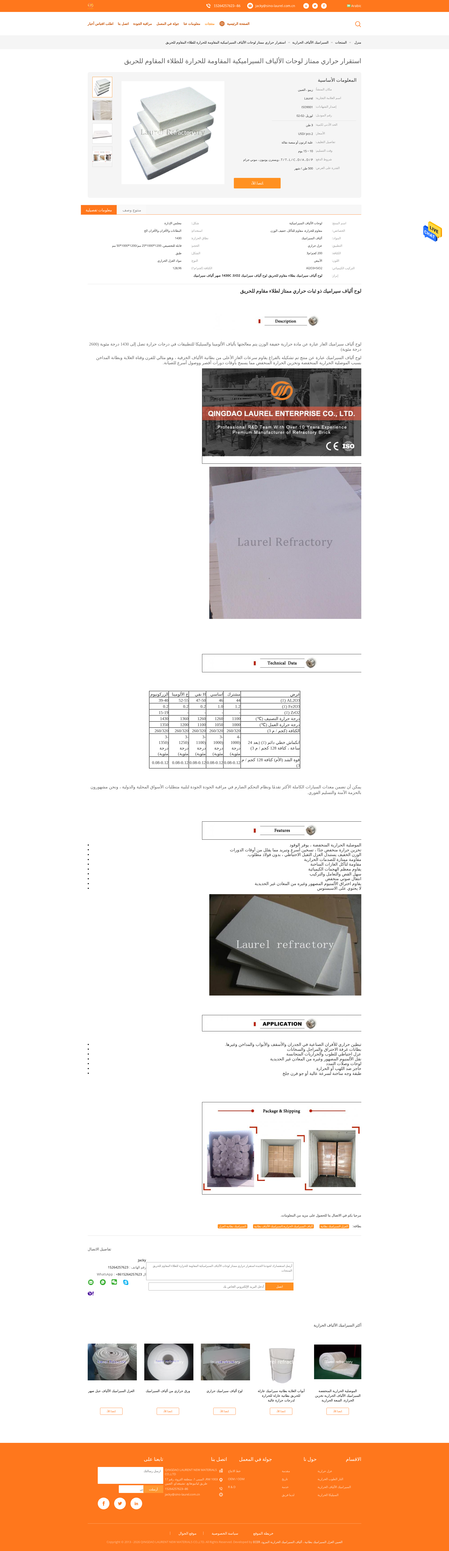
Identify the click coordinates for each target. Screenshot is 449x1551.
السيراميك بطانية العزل (232, 1226)
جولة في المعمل (167, 23)
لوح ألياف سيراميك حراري (224, 1391)
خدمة (285, 1487)
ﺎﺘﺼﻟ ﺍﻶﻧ (257, 183)
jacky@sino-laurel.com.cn (275, 6)
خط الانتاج (234, 1471)
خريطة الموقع (263, 1533)
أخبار (91, 23)
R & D (231, 1487)
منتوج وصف (132, 210)
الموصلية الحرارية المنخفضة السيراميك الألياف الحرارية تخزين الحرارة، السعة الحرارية (338, 1395)
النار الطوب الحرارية (330, 1479)
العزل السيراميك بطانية (334, 1226)
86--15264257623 (227, 6)
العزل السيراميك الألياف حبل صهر (111, 1391)
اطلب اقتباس (104, 23)
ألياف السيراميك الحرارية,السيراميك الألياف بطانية (283, 1226)
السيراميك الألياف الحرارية (334, 1487)
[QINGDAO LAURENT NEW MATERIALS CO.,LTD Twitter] (316, 6)
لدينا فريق (288, 1495)
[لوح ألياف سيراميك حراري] (225, 1361)
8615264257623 (130, 1274)
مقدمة (286, 1471)
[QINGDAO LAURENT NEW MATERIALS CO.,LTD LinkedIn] (307, 6)
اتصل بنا (123, 23)
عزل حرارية (325, 1471)
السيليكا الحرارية (328, 1495)
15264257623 (118, 1267)
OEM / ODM (236, 1479)
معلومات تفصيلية (99, 210)
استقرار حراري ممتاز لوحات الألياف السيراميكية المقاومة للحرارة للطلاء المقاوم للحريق (226, 42)
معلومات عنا (192, 23)
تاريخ (285, 1479)
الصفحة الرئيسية (238, 23)
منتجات (210, 23)
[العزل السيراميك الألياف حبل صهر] (112, 1361)
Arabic (356, 6)
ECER (256, 1542)
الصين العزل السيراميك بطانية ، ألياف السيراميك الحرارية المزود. (301, 1542)
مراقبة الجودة (142, 23)
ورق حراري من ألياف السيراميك (168, 1391)
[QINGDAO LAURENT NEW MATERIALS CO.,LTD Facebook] (325, 6)
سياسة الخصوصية (225, 1533)
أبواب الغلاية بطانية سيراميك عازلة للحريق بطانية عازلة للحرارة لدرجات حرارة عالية (281, 1395)
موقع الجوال (187, 1533)
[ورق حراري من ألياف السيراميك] (168, 1361)
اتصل (279, 1286)
